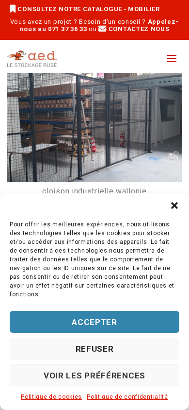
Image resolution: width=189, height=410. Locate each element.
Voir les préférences (94, 375)
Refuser (95, 349)
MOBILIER (144, 9)
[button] (174, 205)
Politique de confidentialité (127, 396)
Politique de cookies (51, 396)
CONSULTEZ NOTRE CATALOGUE (70, 9)
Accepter (94, 322)
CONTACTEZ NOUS (138, 29)
